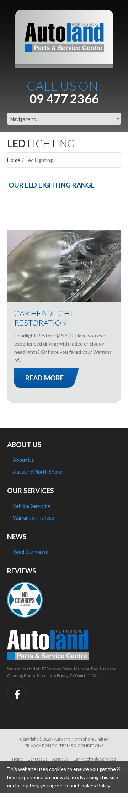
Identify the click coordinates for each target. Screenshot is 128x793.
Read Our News (30, 552)
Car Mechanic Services (94, 759)
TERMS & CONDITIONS (81, 745)
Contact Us (37, 759)
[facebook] (17, 695)
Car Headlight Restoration (44, 317)
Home (13, 160)
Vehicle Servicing (31, 506)
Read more (44, 378)
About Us (23, 460)
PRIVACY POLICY (41, 745)
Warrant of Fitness (33, 518)
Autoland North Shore (37, 472)
